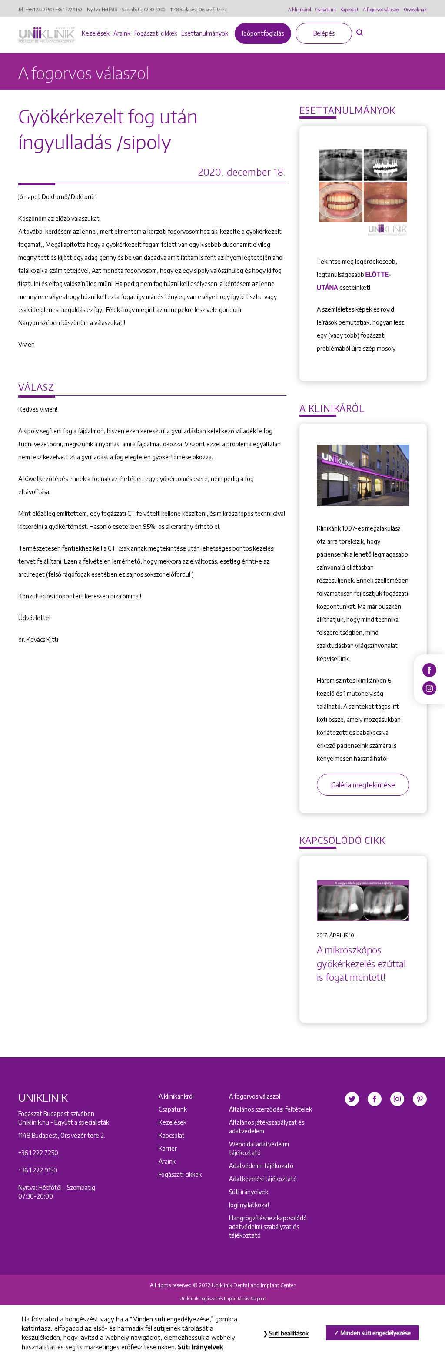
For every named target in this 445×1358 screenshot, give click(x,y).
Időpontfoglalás (263, 33)
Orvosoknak (415, 9)
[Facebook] (429, 669)
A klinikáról (299, 9)
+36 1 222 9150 (68, 9)
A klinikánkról (176, 1096)
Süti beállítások (289, 1333)
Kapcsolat (349, 9)
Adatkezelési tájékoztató (263, 1178)
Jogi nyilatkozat (249, 1205)
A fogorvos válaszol (381, 9)
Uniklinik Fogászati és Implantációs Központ (222, 1298)
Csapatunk (325, 9)
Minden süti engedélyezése (375, 1332)
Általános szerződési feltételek (270, 1109)
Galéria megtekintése (363, 784)
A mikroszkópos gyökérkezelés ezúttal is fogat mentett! (361, 963)
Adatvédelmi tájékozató (261, 1165)
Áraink (121, 33)
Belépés (324, 33)
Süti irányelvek (248, 1191)
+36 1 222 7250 (39, 9)
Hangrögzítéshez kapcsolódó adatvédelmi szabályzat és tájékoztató (268, 1226)
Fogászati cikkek (155, 33)
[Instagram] (429, 688)
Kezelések (96, 33)
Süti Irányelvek (200, 1347)
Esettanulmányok (204, 33)
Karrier (168, 1148)
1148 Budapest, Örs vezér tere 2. (199, 9)
